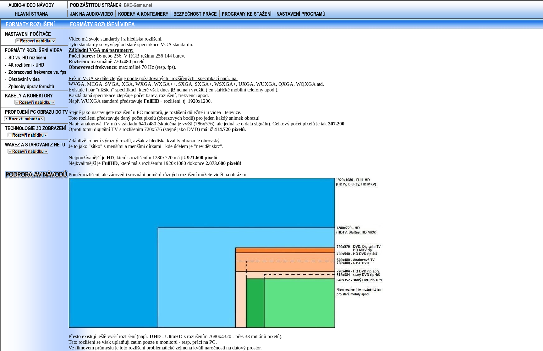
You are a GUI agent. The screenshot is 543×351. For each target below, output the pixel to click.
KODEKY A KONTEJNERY (143, 13)
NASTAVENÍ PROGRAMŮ (301, 13)
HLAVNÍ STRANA (31, 13)
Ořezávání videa (24, 79)
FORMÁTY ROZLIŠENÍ (30, 24)
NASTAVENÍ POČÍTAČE (34, 37)
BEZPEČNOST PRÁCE (195, 13)
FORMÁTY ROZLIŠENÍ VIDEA (33, 50)
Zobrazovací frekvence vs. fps (37, 71)
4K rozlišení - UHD (26, 64)
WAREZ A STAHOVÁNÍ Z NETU (33, 148)
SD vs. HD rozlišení (27, 57)
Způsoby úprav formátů (31, 86)
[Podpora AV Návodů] (36, 177)
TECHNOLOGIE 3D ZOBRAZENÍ (33, 131)
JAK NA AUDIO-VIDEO (91, 13)
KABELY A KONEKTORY (34, 99)
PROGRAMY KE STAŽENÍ (247, 13)
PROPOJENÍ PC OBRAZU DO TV (34, 115)
